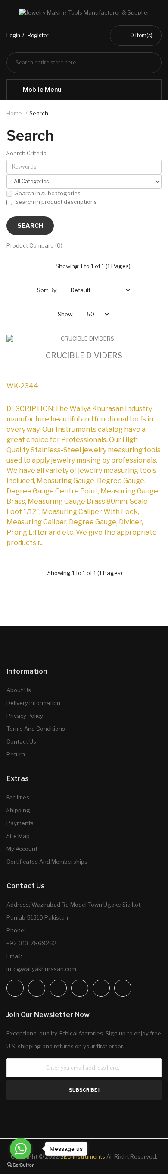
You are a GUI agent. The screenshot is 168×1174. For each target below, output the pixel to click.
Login (13, 35)
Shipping (18, 810)
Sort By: (47, 290)
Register (38, 35)
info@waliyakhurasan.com (41, 968)
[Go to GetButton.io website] (20, 1165)
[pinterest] (101, 988)
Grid (45, 266)
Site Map (18, 835)
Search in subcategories (48, 193)
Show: (66, 314)
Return (15, 754)
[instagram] (36, 988)
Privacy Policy (24, 715)
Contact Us (21, 741)
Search (38, 113)
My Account (21, 848)
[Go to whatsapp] (20, 1148)
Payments (20, 823)
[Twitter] (58, 988)
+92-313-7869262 (31, 943)
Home (14, 113)
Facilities (17, 797)
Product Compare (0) (34, 245)
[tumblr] (122, 988)
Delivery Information (33, 702)
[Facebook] (15, 988)
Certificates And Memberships (46, 861)
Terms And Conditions (35, 728)
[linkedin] (79, 988)
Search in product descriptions (56, 201)
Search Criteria (26, 153)
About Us (18, 690)
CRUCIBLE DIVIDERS (84, 355)
